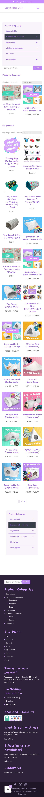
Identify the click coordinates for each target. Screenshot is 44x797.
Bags (11, 616)
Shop (8, 646)
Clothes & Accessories (22, 48)
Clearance (10, 54)
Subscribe (8, 761)
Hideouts (12, 603)
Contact (9, 643)
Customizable (22, 30)
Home (8, 636)
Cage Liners (22, 42)
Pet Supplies (22, 59)
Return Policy (11, 704)
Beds (11, 607)
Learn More (8, 739)
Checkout (9, 657)
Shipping (9, 701)
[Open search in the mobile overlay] (22, 68)
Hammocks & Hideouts (22, 36)
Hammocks (13, 600)
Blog (7, 660)
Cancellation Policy (13, 698)
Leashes (12, 620)
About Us (9, 639)
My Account (10, 650)
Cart (7, 653)
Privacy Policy (13, 789)
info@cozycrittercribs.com (14, 772)
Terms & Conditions (28, 789)
